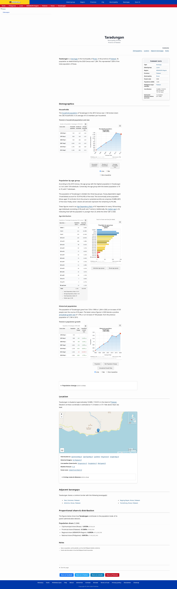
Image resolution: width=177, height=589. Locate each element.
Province (93, 2)
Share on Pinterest (112, 575)
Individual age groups (98, 268)
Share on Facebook (66, 575)
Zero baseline (106, 175)
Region (82, 2)
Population (97, 364)
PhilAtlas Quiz (57, 582)
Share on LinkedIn (97, 575)
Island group (70, 2)
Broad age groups (113, 268)
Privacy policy (116, 582)
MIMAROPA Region (32, 6)
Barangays (6, 12)
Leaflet (119, 452)
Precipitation (91, 463)
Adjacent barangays (157, 51)
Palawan (44, 6)
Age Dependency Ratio (85, 206)
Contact (88, 582)
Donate (95, 582)
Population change (69, 386)
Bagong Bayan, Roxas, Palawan (130, 500)
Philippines (12, 6)
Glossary (40, 582)
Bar (109, 171)
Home (3, 6)
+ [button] (61, 414)
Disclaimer (127, 582)
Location (146, 51)
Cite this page (65, 567)
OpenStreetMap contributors (129, 452)
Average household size (115, 166)
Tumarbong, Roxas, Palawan (129, 503)
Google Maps (114, 457)
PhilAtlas (16, 2)
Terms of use (105, 582)
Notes (167, 51)
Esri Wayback (76, 460)
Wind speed (101, 463)
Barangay (126, 2)
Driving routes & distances (72, 477)
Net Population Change (111, 364)
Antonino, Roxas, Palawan (72, 503)
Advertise (79, 582)
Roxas (53, 6)
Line (102, 171)
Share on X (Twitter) (82, 575)
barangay (159, 64)
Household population (94, 165)
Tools (47, 582)
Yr (72, 467)
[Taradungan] (98, 431)
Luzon (21, 6)
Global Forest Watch (75, 470)
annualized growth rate (67, 315)
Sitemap (136, 582)
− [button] (61, 417)
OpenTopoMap (87, 457)
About (72, 582)
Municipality (114, 2)
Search (137, 2)
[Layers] (62, 450)
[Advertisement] (16, 43)
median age (112, 209)
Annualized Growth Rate (105, 368)
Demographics (137, 51)
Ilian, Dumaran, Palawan (72, 500)
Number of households (105, 165)
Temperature (82, 463)
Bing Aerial (104, 457)
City (103, 2)
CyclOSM (96, 457)
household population (69, 113)
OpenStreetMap (76, 457)
